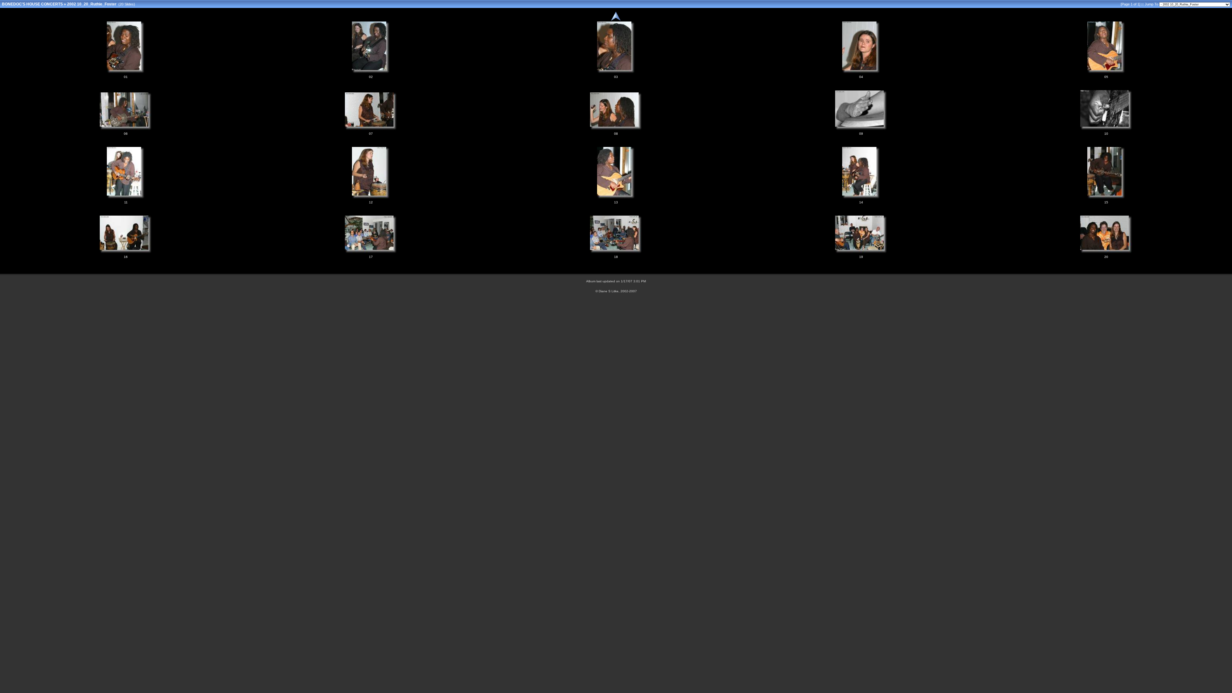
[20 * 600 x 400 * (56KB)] (1106, 252)
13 (616, 202)
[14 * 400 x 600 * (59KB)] (861, 198)
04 (861, 77)
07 (371, 133)
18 (616, 257)
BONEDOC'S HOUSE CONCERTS (32, 4)
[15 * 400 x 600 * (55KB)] (1106, 198)
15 (1106, 202)
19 (861, 257)
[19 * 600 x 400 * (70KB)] (861, 252)
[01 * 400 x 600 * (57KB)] (126, 72)
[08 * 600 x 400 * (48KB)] (616, 129)
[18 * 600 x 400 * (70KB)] (616, 252)
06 (126, 133)
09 (861, 133)
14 (861, 202)
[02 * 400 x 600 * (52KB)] (371, 72)
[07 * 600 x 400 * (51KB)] (371, 129)
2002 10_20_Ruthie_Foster (91, 4)
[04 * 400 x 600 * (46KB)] (861, 72)
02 (371, 77)
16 (126, 257)
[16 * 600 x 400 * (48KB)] (126, 252)
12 (371, 202)
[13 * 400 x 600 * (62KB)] (616, 198)
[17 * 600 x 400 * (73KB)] (371, 252)
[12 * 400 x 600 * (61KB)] (371, 198)
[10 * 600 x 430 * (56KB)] (1106, 129)
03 (616, 77)
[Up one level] (616, 20)
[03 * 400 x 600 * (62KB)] (616, 72)
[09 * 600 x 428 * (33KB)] (861, 129)
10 (1106, 133)
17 (371, 257)
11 (126, 202)
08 (616, 133)
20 (1106, 257)
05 (1106, 77)
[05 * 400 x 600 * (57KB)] (1106, 72)
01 (126, 77)
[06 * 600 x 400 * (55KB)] (126, 129)
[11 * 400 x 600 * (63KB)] (126, 198)
